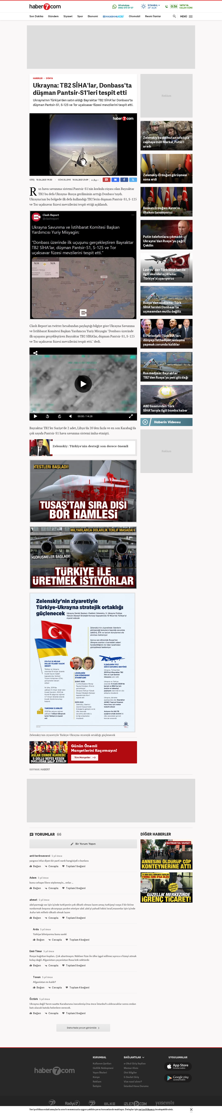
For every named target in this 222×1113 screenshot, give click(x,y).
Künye (96, 1077)
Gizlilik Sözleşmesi (103, 1068)
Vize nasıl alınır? (133, 1081)
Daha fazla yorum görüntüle (82, 1028)
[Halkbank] (113, 16)
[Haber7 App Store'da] (178, 1066)
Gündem (53, 16)
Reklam (97, 1081)
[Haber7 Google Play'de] (178, 1078)
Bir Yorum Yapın (85, 844)
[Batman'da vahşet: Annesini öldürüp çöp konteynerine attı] (166, 854)
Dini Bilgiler (130, 1072)
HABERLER (37, 78)
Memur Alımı (131, 1068)
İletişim (97, 1086)
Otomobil (134, 16)
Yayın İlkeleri (100, 1072)
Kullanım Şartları (102, 1063)
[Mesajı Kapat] (191, 1109)
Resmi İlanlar (153, 16)
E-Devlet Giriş (131, 1077)
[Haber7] (45, 6)
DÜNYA (49, 78)
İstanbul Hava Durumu (136, 1086)
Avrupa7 (92, 1103)
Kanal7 (52, 1103)
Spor (80, 16)
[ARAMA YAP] (173, 16)
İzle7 (135, 1103)
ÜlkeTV (109, 1103)
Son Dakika (36, 16)
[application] (83, 144)
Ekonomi (93, 16)
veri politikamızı (146, 1109)
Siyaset (67, 16)
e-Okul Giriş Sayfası (135, 1063)
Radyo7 (72, 1103)
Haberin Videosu (167, 422)
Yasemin (164, 1103)
